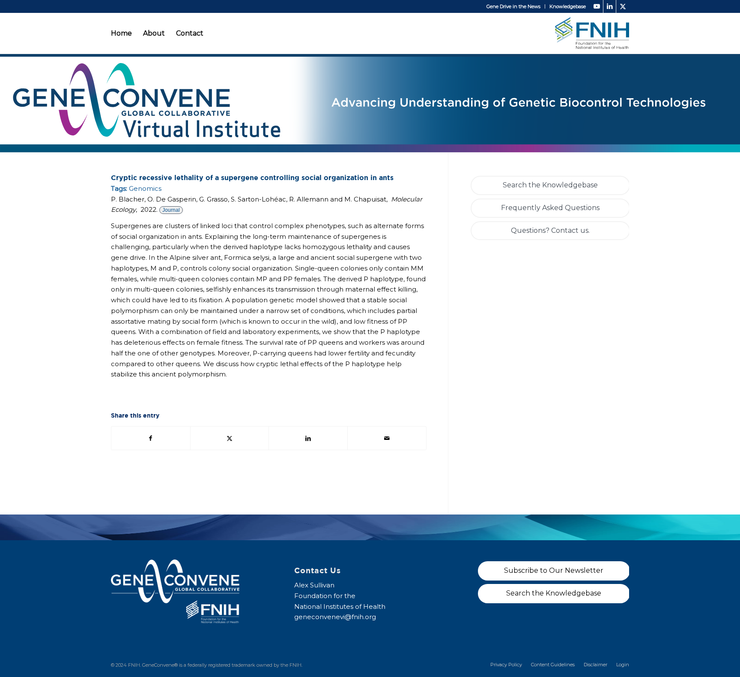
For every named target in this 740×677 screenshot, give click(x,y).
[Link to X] (622, 6)
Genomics (145, 188)
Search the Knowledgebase (550, 185)
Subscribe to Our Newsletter (553, 570)
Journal (171, 210)
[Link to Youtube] (597, 6)
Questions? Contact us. (550, 230)
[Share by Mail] (387, 438)
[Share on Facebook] (150, 438)
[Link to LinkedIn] (609, 6)
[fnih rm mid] (592, 33)
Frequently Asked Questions (550, 208)
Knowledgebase (567, 6)
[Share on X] (230, 438)
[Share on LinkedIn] (308, 438)
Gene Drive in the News (513, 6)
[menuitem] (513, 6)
